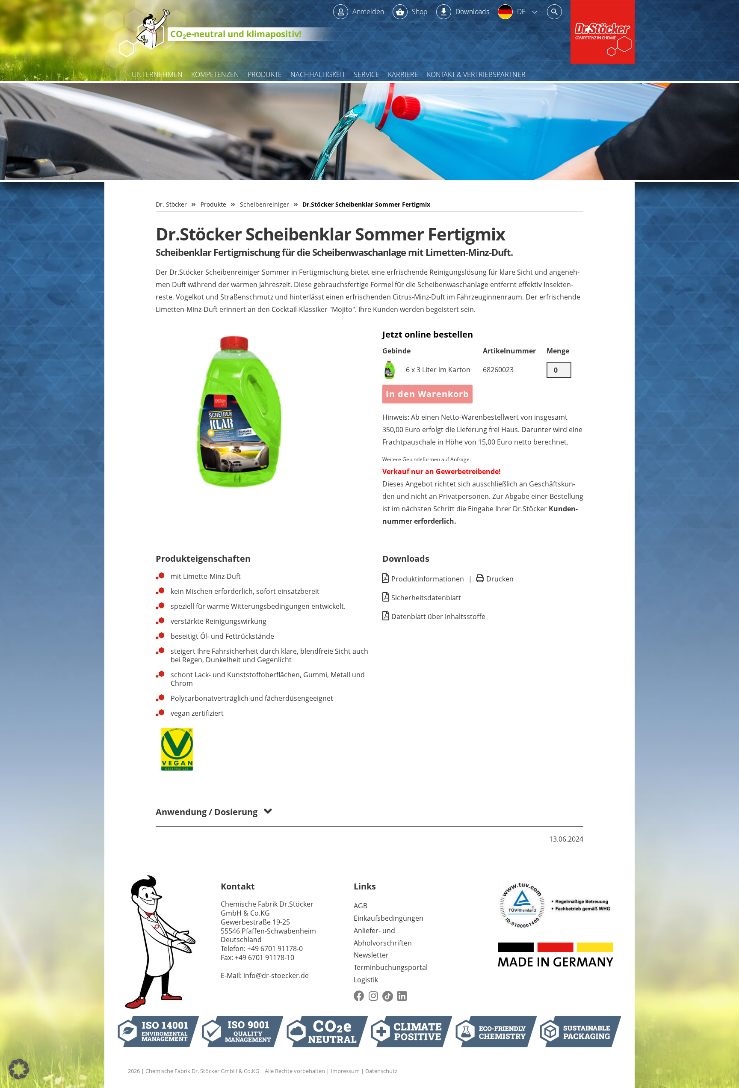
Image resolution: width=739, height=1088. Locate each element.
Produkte (265, 74)
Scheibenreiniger (264, 204)
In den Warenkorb (427, 394)
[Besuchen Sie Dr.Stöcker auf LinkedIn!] (402, 996)
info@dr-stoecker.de (276, 975)
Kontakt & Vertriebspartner (476, 74)
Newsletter (371, 955)
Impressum (345, 1071)
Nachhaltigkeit (317, 74)
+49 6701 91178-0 (275, 948)
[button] (19, 1069)
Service (366, 74)
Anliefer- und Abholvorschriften (383, 937)
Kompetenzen (215, 74)
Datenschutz (381, 1071)
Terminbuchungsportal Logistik (391, 973)
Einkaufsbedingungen (388, 918)
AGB (360, 905)
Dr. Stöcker (171, 204)
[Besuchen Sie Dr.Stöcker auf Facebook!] (359, 996)
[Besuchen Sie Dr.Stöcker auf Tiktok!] (387, 996)
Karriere (403, 74)
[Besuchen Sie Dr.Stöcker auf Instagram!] (373, 996)
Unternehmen (157, 74)
